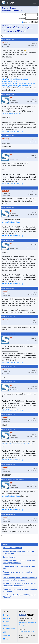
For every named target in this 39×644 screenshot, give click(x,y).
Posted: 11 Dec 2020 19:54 (8, 514)
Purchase (6, 618)
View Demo (7, 635)
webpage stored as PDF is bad (14, 31)
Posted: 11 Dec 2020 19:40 (8, 479)
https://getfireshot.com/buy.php (12, 131)
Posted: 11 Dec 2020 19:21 (8, 381)
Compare (6, 622)
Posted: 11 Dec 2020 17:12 (8, 316)
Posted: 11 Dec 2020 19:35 (8, 429)
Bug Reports (29, 28)
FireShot (9, 3)
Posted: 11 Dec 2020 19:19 (8, 366)
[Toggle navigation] (34, 3)
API (4, 632)
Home (5, 615)
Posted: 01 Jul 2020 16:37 (7, 39)
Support (6, 625)
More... (5, 639)
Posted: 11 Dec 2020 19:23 (8, 414)
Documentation (9, 629)
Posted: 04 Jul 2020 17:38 (7, 188)
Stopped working (9, 557)
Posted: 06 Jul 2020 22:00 (7, 288)
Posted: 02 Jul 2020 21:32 (7, 94)
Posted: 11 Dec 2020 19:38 (8, 464)
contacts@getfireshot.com (11, 113)
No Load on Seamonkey (12, 548)
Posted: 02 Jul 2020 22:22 (7, 135)
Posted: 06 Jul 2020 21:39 (7, 240)
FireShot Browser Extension (15, 28)
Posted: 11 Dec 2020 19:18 (8, 334)
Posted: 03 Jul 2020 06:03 (7, 151)
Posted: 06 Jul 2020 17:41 (7, 207)
